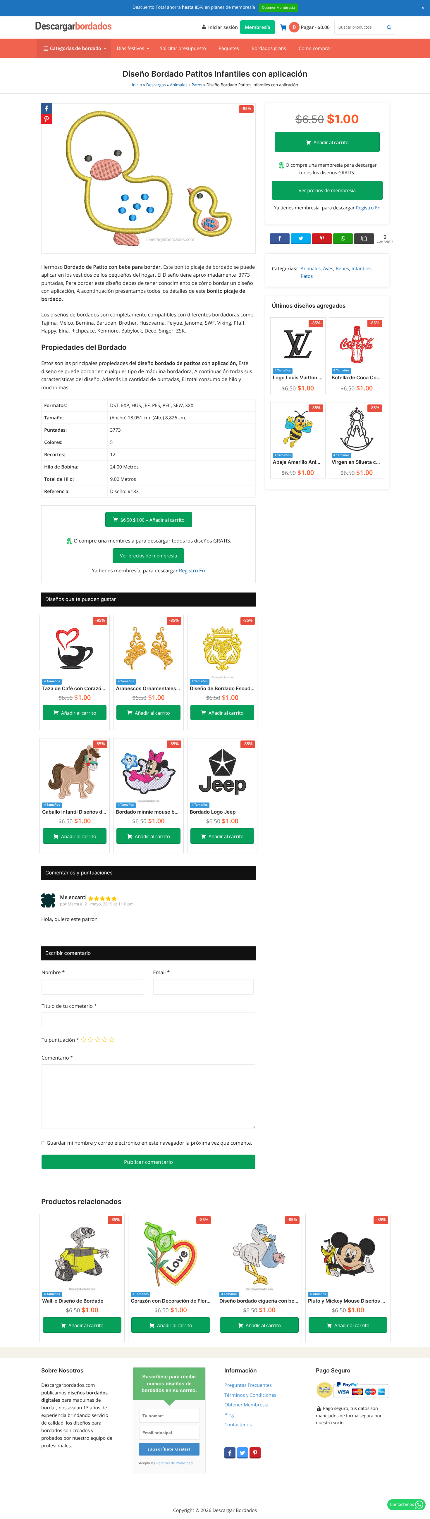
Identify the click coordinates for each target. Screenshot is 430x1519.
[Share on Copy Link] (364, 238)
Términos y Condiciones (250, 1395)
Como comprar (315, 48)
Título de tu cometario (69, 1006)
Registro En (192, 570)
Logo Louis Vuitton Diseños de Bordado (298, 378)
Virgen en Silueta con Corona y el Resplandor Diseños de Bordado (357, 462)
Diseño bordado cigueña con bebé (259, 1301)
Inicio (137, 85)
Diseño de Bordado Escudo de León (222, 689)
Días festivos (130, 48)
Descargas (156, 85)
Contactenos (238, 1424)
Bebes (342, 268)
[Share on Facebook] (280, 238)
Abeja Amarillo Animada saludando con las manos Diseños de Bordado (298, 462)
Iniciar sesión (222, 27)
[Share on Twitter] (301, 238)
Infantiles (361, 268)
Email (161, 972)
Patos (197, 85)
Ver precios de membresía (148, 555)
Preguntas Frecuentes (248, 1385)
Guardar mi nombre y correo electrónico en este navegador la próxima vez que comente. (149, 1142)
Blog (229, 1414)
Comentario (57, 1057)
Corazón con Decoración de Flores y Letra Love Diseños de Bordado (171, 1301)
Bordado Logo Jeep (213, 812)
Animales (179, 85)
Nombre (53, 972)
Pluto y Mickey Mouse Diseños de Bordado (348, 1301)
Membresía (257, 27)
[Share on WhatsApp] (343, 238)
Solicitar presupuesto (183, 48)
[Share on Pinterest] (322, 238)
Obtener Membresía (246, 1404)
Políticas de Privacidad (174, 1463)
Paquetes (229, 48)
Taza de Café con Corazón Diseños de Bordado (74, 689)
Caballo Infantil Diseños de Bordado (74, 812)
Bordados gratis (269, 48)
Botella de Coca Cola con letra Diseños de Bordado (357, 378)
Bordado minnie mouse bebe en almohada (148, 812)
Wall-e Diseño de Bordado (73, 1301)
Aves (328, 268)
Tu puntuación (60, 1039)
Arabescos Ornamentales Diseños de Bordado (148, 689)
